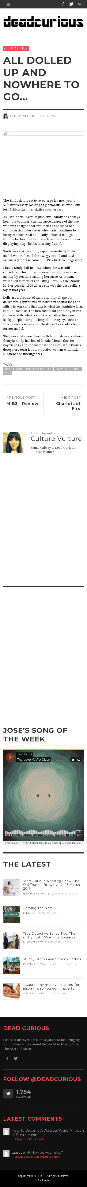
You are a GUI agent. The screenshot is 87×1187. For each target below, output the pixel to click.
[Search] (8, 4)
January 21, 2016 (66, 893)
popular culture (39, 369)
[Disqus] (43, 523)
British (9, 369)
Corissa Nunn (33, 993)
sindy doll (73, 369)
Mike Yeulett (33, 942)
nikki (27, 912)
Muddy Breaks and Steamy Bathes (52, 959)
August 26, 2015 (66, 964)
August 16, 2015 (56, 993)
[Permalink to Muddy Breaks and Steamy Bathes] (11, 965)
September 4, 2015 (57, 942)
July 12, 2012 (48, 116)
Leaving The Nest (38, 908)
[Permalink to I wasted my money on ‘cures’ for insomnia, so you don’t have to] (11, 991)
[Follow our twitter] (8, 1093)
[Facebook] (63, 4)
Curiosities (16, 48)
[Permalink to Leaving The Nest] (11, 914)
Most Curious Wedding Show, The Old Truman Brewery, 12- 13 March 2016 (51, 884)
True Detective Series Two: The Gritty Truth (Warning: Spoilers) (49, 935)
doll (20, 369)
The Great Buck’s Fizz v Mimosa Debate (37, 1157)
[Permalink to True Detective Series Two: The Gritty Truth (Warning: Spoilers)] (11, 940)
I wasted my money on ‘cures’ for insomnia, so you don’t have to (51, 986)
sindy (59, 369)
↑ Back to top (43, 1180)
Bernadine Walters (38, 893)
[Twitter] (71, 4)
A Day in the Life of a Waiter (30, 1139)
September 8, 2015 (45, 912)
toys (7, 373)
